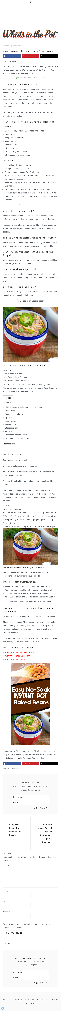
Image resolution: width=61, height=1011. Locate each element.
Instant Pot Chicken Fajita (16, 659)
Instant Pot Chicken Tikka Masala (19, 652)
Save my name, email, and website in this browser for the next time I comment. (28, 926)
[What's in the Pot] (30, 36)
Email (6, 901)
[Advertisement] (30, 16)
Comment (8, 865)
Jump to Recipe (10, 61)
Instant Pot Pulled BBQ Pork (17, 656)
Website (6, 911)
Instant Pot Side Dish (18, 45)
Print (8, 398)
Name (6, 891)
